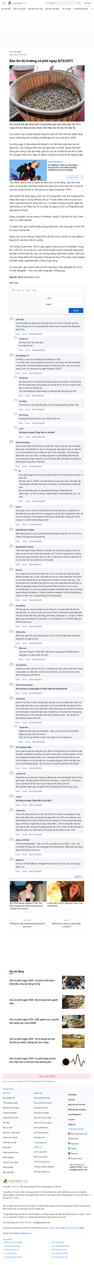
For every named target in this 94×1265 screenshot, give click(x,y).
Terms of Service (72, 1228)
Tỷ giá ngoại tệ (40, 1142)
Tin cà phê (66, 9)
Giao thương (8, 1167)
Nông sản (7, 1147)
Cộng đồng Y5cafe (10, 1118)
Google (45, 1228)
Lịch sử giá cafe (40, 1152)
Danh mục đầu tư (41, 1157)
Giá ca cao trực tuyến (42, 1123)
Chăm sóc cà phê (10, 1137)
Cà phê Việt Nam (80, 9)
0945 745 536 (25, 1222)
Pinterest (74, 1154)
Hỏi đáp (6, 1123)
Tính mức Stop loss (42, 1162)
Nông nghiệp (8, 1157)
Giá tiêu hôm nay (35, 9)
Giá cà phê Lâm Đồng (13, 1257)
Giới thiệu (87, 3)
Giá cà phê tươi (58, 1242)
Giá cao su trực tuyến (42, 1118)
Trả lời (24, 334)
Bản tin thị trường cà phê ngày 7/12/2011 (66, 925)
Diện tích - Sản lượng (11, 1133)
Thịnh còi (15, 1186)
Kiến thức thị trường (11, 1108)
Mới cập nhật (8, 1172)
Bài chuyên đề (8, 1098)
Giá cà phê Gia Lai (12, 1250)
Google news (76, 1158)
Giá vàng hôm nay (41, 1133)
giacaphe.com (31, 277)
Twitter (74, 1149)
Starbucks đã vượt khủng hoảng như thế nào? (27, 925)
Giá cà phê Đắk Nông (60, 1246)
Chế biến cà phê (9, 1142)
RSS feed (74, 1139)
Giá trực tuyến (19, 9)
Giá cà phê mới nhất (60, 1253)
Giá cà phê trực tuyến (42, 1103)
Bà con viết (7, 1128)
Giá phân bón (39, 1137)
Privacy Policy (54, 1228)
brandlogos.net (25, 1233)
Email (49, 304)
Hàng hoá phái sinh (10, 1152)
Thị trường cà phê (10, 1103)
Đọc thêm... (15, 1198)
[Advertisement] (47, 31)
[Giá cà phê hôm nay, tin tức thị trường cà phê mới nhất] (17, 3)
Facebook (75, 1144)
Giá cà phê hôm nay (42, 1098)
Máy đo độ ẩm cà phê (13, 1242)
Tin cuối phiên (15, 52)
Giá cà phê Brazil (40, 1128)
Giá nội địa (6, 9)
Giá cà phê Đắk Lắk (59, 1257)
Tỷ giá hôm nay (11, 1253)
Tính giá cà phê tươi (42, 1172)
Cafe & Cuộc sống (10, 1162)
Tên (49, 298)
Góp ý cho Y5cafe (47, 1076)
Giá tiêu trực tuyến (41, 1113)
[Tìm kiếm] (78, 3)
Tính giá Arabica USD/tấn (44, 1167)
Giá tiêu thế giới (52, 9)
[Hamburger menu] (4, 3)
